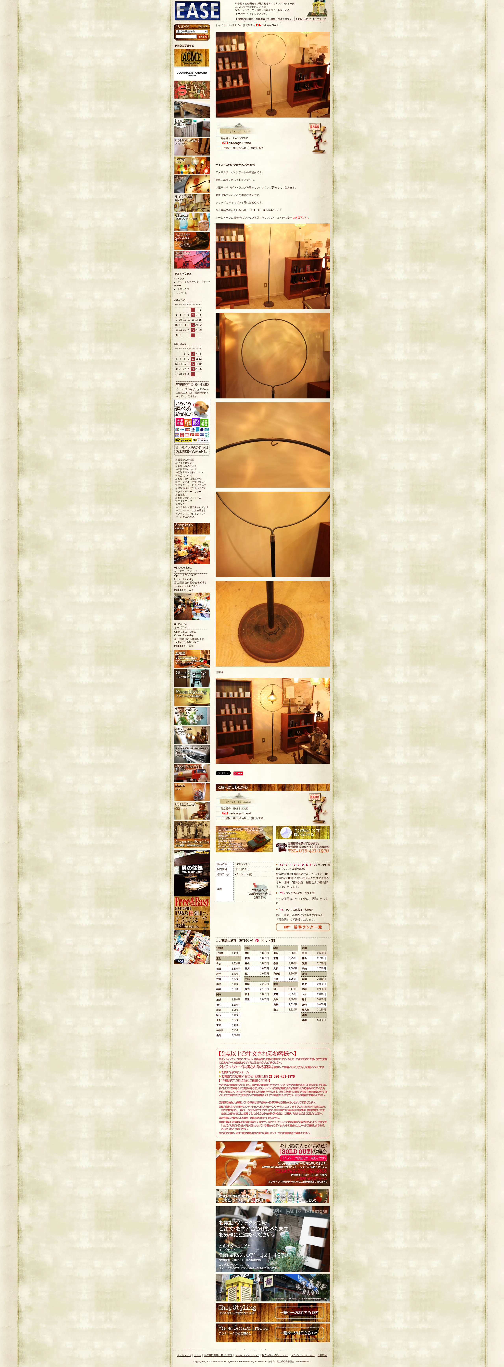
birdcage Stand (270, 25)
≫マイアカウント (184, 463)
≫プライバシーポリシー (188, 491)
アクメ (180, 278)
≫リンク (180, 504)
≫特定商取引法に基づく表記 (190, 488)
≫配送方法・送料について (189, 472)
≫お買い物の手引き (186, 466)
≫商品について (183, 475)
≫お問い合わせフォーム (188, 498)
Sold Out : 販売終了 (242, 25)
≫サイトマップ (183, 501)
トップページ (223, 25)
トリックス (183, 289)
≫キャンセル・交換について (190, 482)
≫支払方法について (186, 469)
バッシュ (182, 293)
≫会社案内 (181, 495)
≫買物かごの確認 (184, 459)
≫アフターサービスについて (190, 485)
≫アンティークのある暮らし (190, 510)
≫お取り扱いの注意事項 (188, 479)
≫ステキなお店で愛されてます (191, 507)
